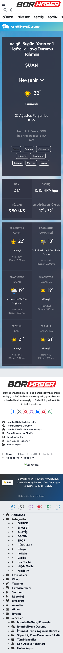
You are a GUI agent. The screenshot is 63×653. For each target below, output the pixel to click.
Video (15, 579)
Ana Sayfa (18, 514)
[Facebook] (13, 411)
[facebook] (12, 506)
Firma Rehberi (21, 588)
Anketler (17, 605)
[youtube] (39, 506)
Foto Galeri (19, 575)
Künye (9, 454)
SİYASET (24, 17)
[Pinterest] (25, 411)
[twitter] (21, 506)
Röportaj (17, 596)
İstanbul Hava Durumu (19, 425)
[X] (19, 411)
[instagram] (30, 506)
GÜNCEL (8, 17)
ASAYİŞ (39, 17)
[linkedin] (57, 506)
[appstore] (31, 465)
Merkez (31, 162)
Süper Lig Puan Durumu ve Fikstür (39, 635)
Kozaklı (18, 162)
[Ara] (5, 10)
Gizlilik (34, 454)
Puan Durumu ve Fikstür (20, 433)
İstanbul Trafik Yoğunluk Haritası (24, 429)
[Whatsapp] (49, 411)
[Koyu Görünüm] (11, 10)
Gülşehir (22, 156)
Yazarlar (17, 583)
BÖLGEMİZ (24, 545)
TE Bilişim (40, 496)
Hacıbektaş (38, 156)
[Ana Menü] (3, 4)
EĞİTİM (52, 17)
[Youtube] (43, 411)
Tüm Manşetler (15, 436)
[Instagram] (31, 411)
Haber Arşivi (13, 444)
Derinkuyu (43, 148)
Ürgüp (44, 162)
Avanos (29, 148)
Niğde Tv (29, 457)
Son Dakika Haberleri (18, 440)
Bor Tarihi (48, 454)
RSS (9, 482)
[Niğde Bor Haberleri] (38, 4)
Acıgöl (15, 148)
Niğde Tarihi (12, 457)
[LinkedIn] (37, 411)
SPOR (21, 540)
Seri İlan (17, 592)
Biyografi (17, 600)
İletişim (21, 454)
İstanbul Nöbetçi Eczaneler (21, 421)
